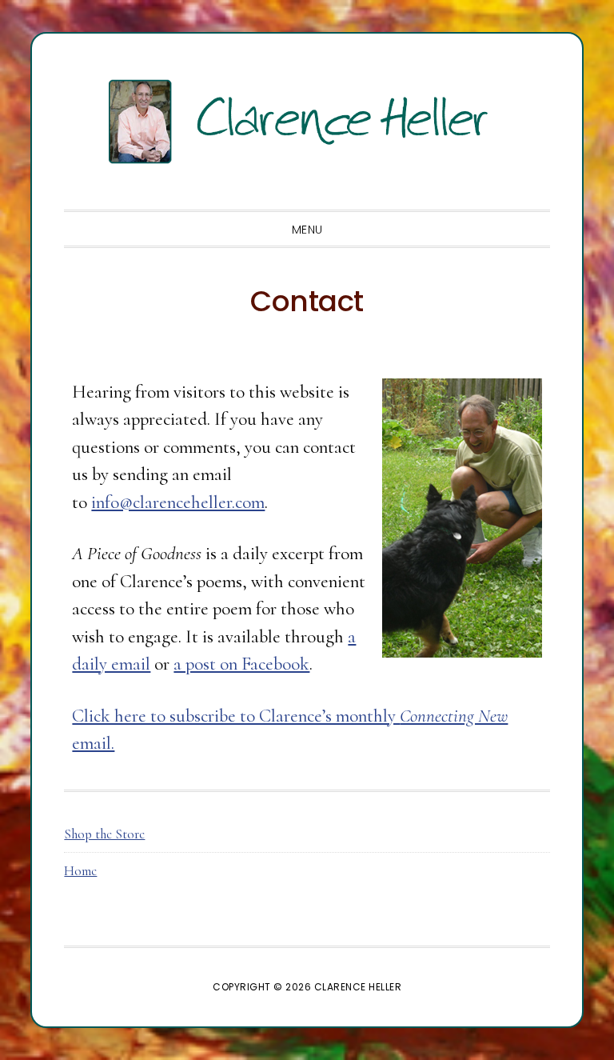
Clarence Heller (307, 122)
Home (80, 870)
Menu (307, 230)
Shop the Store (104, 834)
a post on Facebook (241, 664)
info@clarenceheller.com (178, 502)
